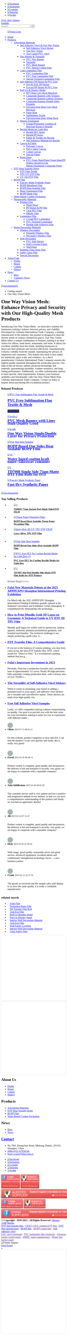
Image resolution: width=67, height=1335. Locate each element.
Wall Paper (31, 247)
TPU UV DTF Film (30, 174)
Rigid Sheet (25, 157)
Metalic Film (32, 213)
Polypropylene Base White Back (42, 118)
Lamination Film (28, 216)
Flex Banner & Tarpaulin (32, 56)
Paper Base (31, 112)
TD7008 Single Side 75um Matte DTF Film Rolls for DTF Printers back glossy (33, 474)
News (10, 272)
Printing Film (26, 202)
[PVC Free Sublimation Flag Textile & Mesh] (30, 394)
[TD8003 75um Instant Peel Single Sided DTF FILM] (15, 505)
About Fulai (13, 258)
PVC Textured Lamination (39, 221)
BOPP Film (19, 179)
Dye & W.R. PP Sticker (37, 84)
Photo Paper (32, 205)
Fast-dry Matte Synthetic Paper (35, 182)
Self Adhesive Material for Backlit (43, 140)
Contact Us (13, 280)
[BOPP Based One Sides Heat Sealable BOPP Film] (20, 442)
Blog (16, 275)
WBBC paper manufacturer (36, 1237)
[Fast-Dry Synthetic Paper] (23, 480)
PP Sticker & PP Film (36, 207)
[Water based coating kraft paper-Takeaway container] (9, 454)
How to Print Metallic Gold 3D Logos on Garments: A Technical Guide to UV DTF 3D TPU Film (36, 618)
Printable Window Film (37, 233)
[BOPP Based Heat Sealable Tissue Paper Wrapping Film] (29, 517)
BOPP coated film (42, 1228)
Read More (13, 411)
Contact (7, 1139)
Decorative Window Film (38, 235)
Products (11, 39)
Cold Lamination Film (31, 70)
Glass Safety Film (18, 931)
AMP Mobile (7, 1223)
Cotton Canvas (33, 151)
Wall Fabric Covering (20, 926)
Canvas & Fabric (28, 143)
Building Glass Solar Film (32, 249)
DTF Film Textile (28, 171)
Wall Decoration (28, 238)
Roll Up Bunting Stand (21, 914)
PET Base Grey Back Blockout (41, 93)
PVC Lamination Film (37, 73)
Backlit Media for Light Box (34, 129)
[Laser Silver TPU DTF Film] (33, 529)
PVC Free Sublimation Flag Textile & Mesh (29, 402)
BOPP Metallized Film (31, 185)
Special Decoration (29, 255)
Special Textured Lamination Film (43, 79)
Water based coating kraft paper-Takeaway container (28, 460)
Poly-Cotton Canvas (36, 149)
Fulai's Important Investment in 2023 (31, 662)
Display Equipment (29, 121)
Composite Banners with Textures (43, 95)
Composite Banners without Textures (44, 98)
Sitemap (56, 1220)
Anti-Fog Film (17, 912)
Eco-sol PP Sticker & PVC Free (41, 87)
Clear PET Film (34, 210)
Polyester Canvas (34, 146)
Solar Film (15, 903)
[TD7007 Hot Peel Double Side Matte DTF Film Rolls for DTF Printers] (15, 568)
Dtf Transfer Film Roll (21, 909)
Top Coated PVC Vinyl (37, 53)
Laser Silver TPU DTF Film (28, 533)
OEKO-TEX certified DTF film (41, 1226)
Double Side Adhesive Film (39, 224)
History (17, 269)
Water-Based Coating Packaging (30, 196)
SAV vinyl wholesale (11, 1234)
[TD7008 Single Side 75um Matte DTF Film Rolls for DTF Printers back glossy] (9, 467)
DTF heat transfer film (12, 1226)
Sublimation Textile (35, 115)
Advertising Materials (24, 42)
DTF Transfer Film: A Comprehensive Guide (36, 642)
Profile (17, 261)
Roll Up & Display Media (32, 90)
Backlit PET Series (35, 132)
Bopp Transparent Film (31, 191)
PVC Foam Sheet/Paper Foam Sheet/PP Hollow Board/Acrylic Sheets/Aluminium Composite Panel (45, 163)
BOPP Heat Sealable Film (32, 188)
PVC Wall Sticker (35, 241)
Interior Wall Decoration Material (26, 920)
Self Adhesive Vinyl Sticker (39, 48)
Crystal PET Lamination (38, 219)
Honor (17, 263)
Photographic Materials (25, 199)
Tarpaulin (31, 62)
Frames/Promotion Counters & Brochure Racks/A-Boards (41, 125)
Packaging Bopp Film (20, 906)
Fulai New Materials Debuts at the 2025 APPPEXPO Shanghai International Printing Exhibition (36, 591)
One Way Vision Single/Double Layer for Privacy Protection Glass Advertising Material (32, 436)
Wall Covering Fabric (36, 244)
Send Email (7, 1245)
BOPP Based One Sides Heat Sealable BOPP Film (30, 447)
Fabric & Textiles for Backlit (40, 137)
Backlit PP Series (34, 135)
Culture (17, 266)
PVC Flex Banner (35, 59)
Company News (22, 277)
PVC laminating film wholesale (39, 1234)
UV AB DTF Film (29, 177)
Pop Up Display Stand (21, 917)
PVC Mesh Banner (35, 65)
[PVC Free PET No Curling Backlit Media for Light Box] (37, 556)
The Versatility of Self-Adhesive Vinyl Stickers (36, 683)
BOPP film (26, 1228)
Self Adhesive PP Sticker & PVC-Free (39, 81)
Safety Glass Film (28, 252)
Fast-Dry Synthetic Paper (27, 484)
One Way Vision (34, 51)
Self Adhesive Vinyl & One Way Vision (39, 45)
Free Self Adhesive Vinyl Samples (28, 703)
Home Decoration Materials (27, 227)
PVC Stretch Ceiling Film (39, 67)
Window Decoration (30, 230)
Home (10, 37)
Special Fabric (33, 154)
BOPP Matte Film (29, 193)
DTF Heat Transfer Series (26, 168)
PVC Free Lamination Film (39, 76)
